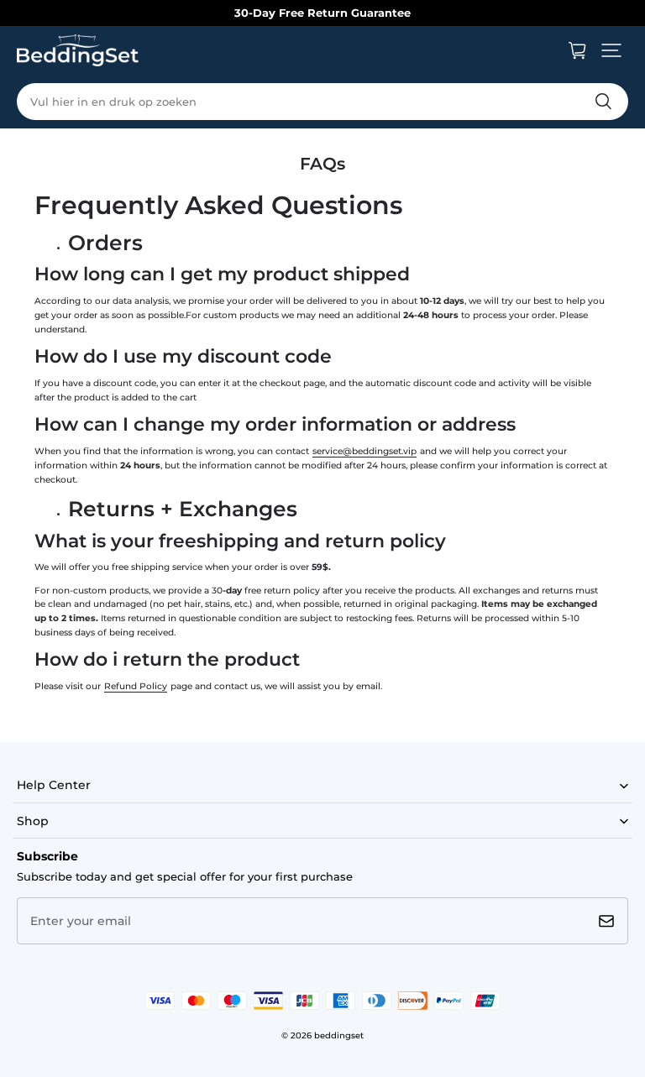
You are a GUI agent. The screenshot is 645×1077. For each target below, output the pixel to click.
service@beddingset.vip (364, 451)
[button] (611, 50)
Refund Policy (135, 686)
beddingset (339, 1035)
